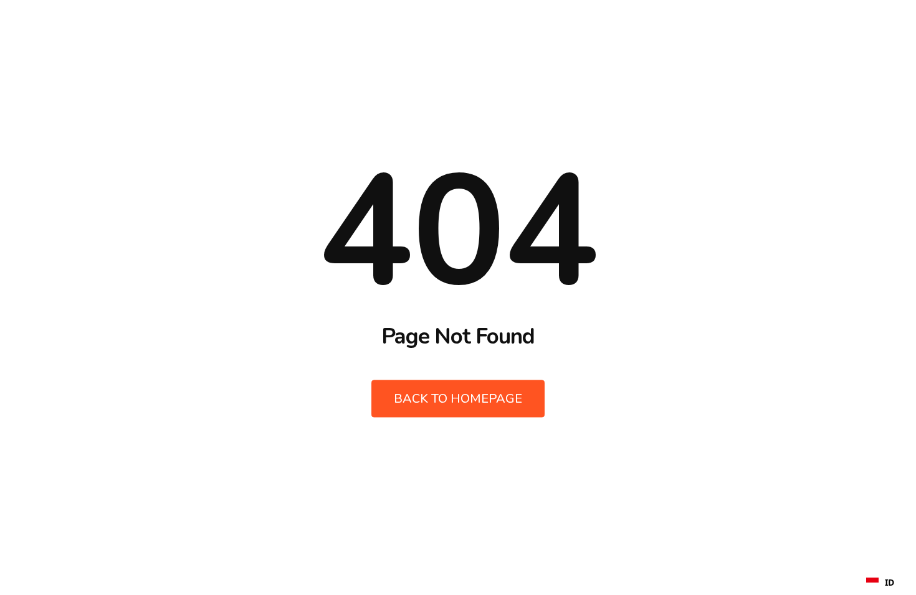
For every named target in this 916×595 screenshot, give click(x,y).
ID (889, 582)
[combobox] (880, 582)
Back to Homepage (458, 398)
